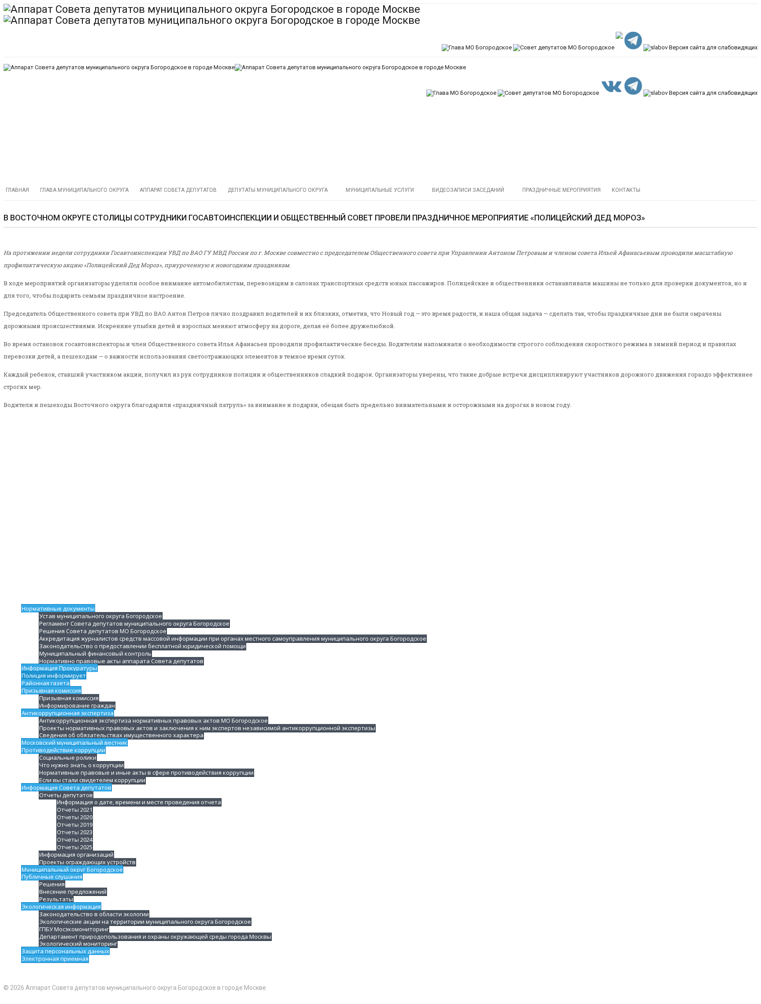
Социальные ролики (67, 757)
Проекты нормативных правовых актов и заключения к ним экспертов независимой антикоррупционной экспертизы (207, 728)
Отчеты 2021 (74, 810)
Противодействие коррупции (63, 750)
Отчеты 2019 (74, 825)
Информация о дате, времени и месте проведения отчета (139, 802)
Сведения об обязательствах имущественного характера (121, 735)
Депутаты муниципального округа (278, 190)
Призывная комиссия (51, 690)
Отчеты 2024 (74, 840)
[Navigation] (380, 148)
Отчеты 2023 (74, 832)
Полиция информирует (54, 675)
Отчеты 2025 (74, 847)
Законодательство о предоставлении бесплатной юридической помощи (142, 646)
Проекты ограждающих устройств (87, 862)
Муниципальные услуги (380, 190)
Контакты (626, 190)
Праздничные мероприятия (561, 190)
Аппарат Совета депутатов (178, 190)
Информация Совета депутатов (66, 787)
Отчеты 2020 (74, 817)
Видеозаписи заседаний (468, 190)
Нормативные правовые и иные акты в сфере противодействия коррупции (146, 772)
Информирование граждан (77, 705)
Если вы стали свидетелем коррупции (92, 780)
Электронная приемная (55, 959)
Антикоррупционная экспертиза (68, 713)
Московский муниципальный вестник (74, 742)
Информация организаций (76, 854)
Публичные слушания (52, 877)
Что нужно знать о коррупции (81, 765)
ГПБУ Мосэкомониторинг (74, 929)
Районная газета (46, 683)
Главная (17, 190)
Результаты (56, 899)
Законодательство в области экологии (94, 914)
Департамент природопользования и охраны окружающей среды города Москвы (155, 937)
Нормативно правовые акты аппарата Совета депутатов (121, 661)
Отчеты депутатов (66, 795)
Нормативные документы (58, 608)
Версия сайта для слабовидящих (712, 47)
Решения (52, 884)
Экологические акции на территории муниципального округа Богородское (145, 922)
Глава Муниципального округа (84, 190)
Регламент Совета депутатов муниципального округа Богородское (134, 623)
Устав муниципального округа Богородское (100, 616)
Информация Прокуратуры (59, 668)
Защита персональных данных (65, 951)
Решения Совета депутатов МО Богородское (102, 631)
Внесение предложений (73, 892)
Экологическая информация (61, 907)
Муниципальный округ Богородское (72, 869)
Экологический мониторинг (78, 944)
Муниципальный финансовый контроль (95, 653)
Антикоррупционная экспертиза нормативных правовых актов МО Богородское (153, 720)
